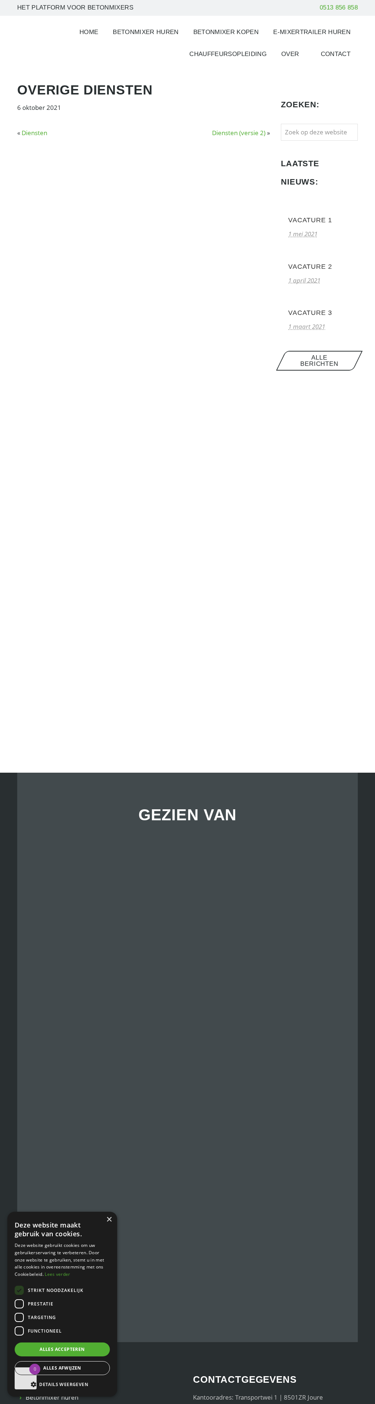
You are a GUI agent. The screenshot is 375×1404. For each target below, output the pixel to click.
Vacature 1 (310, 220)
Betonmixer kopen (226, 32)
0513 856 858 (339, 7)
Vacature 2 (310, 266)
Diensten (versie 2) (239, 133)
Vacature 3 (310, 312)
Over (290, 54)
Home (88, 32)
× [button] (109, 1219)
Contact (335, 54)
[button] (62, 1384)
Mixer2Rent (36, 34)
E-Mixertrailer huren (311, 32)
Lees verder (57, 1274)
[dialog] (62, 1304)
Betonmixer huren (145, 32)
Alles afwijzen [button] (62, 1368)
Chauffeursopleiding (227, 54)
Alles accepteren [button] (62, 1349)
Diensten (34, 133)
